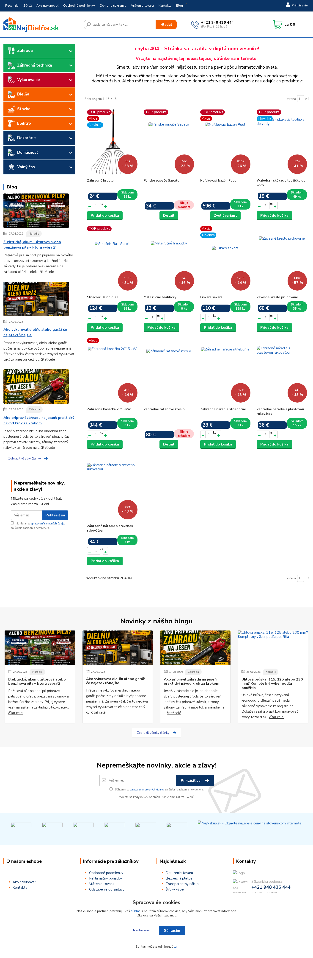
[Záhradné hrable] (112, 142)
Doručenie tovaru (179, 873)
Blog (179, 5)
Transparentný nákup (182, 884)
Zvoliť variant (225, 215)
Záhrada (25, 50)
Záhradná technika (34, 65)
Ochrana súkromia (113, 5)
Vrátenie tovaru (142, 5)
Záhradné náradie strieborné (223, 409)
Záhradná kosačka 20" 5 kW (109, 409)
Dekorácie (26, 137)
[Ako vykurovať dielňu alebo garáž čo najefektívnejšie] (36, 299)
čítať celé (47, 271)
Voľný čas (26, 167)
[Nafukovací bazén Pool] (225, 142)
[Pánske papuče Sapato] (169, 142)
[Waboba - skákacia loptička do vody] (282, 142)
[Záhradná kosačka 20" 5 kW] (112, 371)
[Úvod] (41, 24)
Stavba (23, 109)
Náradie (34, 233)
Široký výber (175, 889)
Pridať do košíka (105, 215)
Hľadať (166, 24)
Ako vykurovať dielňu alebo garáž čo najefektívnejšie (35, 332)
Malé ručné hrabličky (160, 297)
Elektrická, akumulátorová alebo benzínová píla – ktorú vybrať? (32, 244)
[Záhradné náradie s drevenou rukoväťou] (112, 488)
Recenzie (12, 5)
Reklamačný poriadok (105, 878)
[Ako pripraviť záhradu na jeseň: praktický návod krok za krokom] (36, 387)
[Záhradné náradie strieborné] (225, 371)
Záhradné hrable (100, 180)
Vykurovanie (28, 79)
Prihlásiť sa (55, 515)
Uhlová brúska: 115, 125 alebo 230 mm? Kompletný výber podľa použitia (272, 683)
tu (175, 946)
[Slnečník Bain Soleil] (112, 259)
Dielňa (23, 94)
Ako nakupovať (47, 5)
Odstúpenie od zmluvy (106, 889)
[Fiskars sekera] (225, 259)
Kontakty (165, 5)
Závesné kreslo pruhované (277, 297)
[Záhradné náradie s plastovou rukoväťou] (282, 371)
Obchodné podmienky (79, 5)
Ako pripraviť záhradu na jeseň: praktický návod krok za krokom (38, 420)
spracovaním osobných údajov (48, 523)
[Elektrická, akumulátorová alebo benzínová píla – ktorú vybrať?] (36, 211)
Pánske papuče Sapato (161, 180)
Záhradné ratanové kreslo (164, 409)
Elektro (24, 123)
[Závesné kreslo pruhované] (282, 259)
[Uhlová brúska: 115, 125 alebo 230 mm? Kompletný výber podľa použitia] (273, 647)
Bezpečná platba (179, 878)
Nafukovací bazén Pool (218, 180)
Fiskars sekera (211, 297)
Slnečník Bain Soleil (102, 297)
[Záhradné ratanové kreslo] (169, 371)
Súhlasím (172, 930)
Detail (168, 215)
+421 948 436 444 (217, 22)
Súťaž (27, 5)
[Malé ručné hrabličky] (169, 259)
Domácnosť (27, 152)
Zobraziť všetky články (24, 458)
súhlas (135, 911)
